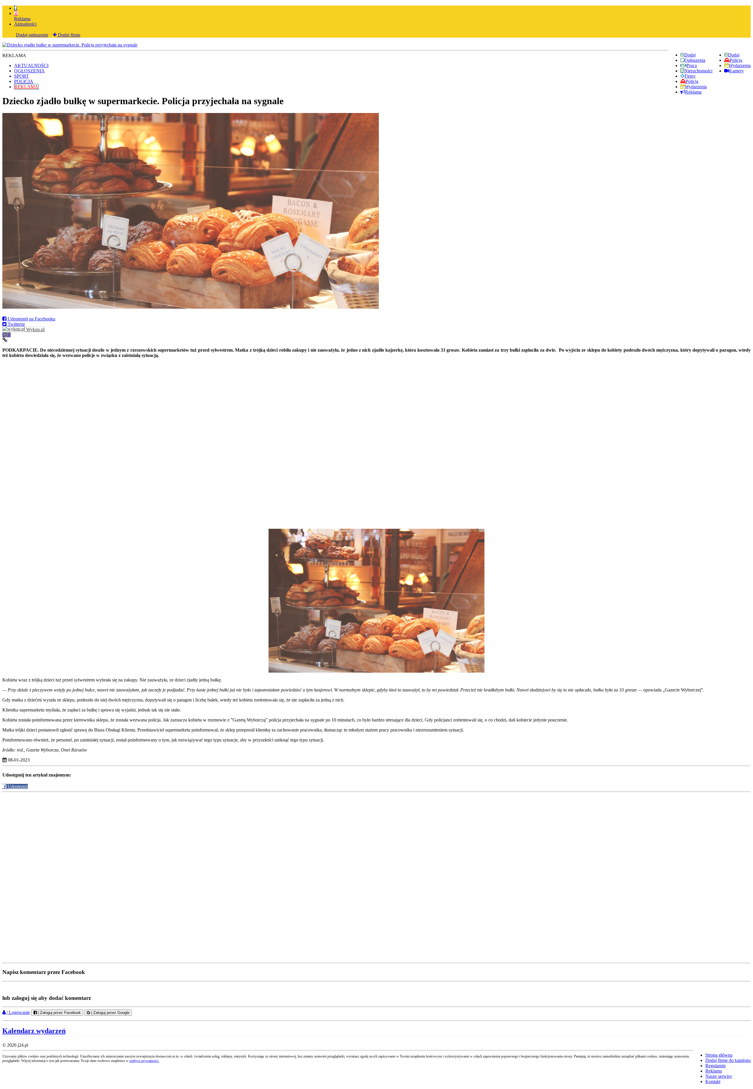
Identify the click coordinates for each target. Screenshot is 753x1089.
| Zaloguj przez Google (109, 1012)
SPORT (21, 76)
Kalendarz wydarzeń (34, 1031)
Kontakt (712, 1081)
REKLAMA (26, 86)
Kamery (736, 70)
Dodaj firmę (68, 34)
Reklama (22, 18)
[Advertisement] (376, 401)
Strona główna (718, 1055)
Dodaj (733, 54)
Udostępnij (17, 786)
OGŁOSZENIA (29, 70)
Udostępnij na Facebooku (30, 318)
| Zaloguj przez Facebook (59, 1012)
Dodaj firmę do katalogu (728, 1060)
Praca (692, 65)
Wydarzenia (740, 65)
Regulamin (715, 1065)
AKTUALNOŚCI (31, 65)
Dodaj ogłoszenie (32, 34)
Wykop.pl (34, 329)
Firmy (690, 76)
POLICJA (23, 81)
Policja (735, 60)
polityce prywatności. (144, 1061)
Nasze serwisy (718, 1076)
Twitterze (15, 324)
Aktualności (25, 23)
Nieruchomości (698, 70)
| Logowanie (18, 1012)
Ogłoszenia (694, 60)
